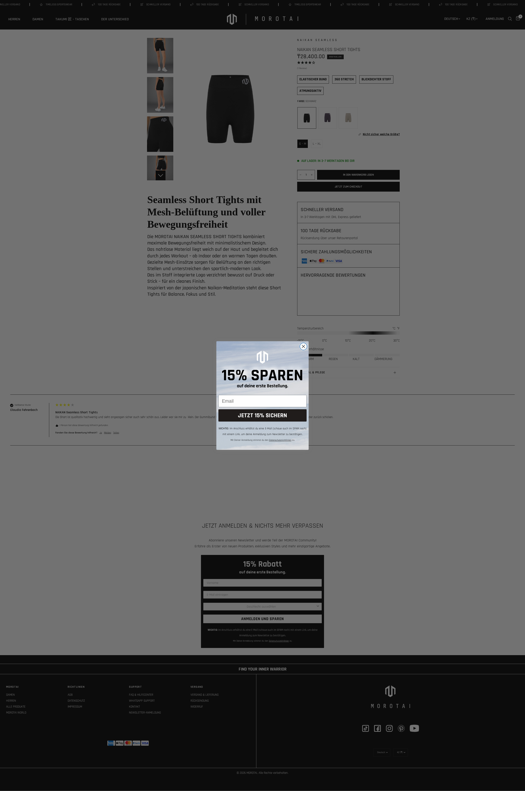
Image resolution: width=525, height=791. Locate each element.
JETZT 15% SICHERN (262, 415)
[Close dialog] (303, 346)
